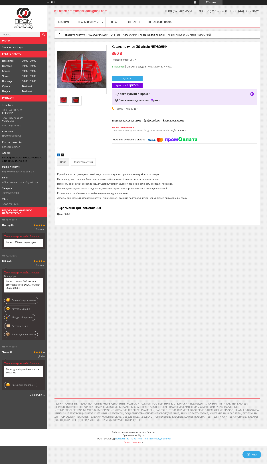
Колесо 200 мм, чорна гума (21, 242)
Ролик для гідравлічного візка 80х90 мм (22, 371)
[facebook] (58, 155)
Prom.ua (151, 432)
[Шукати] (43, 34)
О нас (114, 22)
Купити (127, 78)
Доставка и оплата (159, 22)
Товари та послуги (12, 47)
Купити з (121, 85)
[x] (62, 155)
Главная (63, 22)
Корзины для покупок (152, 34)
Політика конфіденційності (157, 438)
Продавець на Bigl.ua (134, 435)
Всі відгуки (36, 394)
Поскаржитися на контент (128, 438)
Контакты (134, 22)
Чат (254, 454)
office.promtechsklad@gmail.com (20, 182)
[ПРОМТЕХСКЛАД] (23, 17)
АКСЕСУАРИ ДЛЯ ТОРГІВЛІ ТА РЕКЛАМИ (112, 34)
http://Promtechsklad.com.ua (18, 171)
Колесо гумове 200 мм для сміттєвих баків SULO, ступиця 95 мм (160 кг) (23, 284)
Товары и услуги (87, 22)
